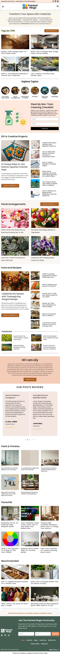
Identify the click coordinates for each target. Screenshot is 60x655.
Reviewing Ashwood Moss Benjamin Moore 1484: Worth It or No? (44, 604)
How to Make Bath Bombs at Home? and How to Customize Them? (48, 154)
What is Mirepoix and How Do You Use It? (49, 285)
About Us (29, 640)
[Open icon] (53, 1)
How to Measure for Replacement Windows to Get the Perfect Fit (49, 193)
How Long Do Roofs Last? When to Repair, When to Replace (50, 183)
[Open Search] (58, 6)
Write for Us (52, 640)
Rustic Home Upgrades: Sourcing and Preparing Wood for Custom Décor (49, 173)
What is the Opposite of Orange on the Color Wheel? (9, 550)
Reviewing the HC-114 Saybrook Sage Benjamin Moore (9, 524)
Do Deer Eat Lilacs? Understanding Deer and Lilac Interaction (49, 347)
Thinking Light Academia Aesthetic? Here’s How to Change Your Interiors (49, 525)
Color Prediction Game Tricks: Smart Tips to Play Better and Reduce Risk (30, 525)
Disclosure (44, 644)
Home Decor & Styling (25, 97)
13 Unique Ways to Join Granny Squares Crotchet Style (14, 167)
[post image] (35, 144)
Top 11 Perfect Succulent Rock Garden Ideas (42, 74)
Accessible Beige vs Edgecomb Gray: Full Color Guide (30, 468)
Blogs (36, 640)
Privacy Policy (35, 644)
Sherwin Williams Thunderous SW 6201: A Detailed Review (29, 493)
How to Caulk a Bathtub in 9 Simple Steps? (49, 164)
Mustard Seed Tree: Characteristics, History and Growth (20, 337)
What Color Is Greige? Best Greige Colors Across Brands (44, 52)
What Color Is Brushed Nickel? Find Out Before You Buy (44, 582)
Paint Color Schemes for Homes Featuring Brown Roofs (49, 550)
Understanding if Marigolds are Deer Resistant (19, 347)
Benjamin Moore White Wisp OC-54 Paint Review (30, 550)
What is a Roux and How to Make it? (49, 315)
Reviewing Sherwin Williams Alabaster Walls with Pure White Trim (49, 469)
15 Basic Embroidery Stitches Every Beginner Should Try (49, 144)
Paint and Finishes (45, 97)
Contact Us (42, 640)
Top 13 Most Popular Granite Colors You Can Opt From (49, 324)
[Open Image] (10, 458)
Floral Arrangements (15, 97)
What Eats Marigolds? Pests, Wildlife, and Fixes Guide (50, 337)
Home (23, 640)
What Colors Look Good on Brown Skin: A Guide (14, 604)
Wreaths (35, 97)
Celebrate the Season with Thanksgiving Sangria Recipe (13, 296)
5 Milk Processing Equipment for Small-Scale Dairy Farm (49, 275)
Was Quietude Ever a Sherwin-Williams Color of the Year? (9, 468)
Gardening (54, 97)
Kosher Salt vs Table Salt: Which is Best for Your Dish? (49, 295)
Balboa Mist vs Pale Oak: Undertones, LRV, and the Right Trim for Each (8, 494)
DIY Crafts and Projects (5, 97)
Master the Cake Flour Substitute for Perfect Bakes (49, 305)
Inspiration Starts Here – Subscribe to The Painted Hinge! (18, 1)
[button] (2, 6)
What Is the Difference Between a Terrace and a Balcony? (14, 74)
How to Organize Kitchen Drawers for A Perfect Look (14, 582)
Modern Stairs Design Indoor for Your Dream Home (14, 52)
